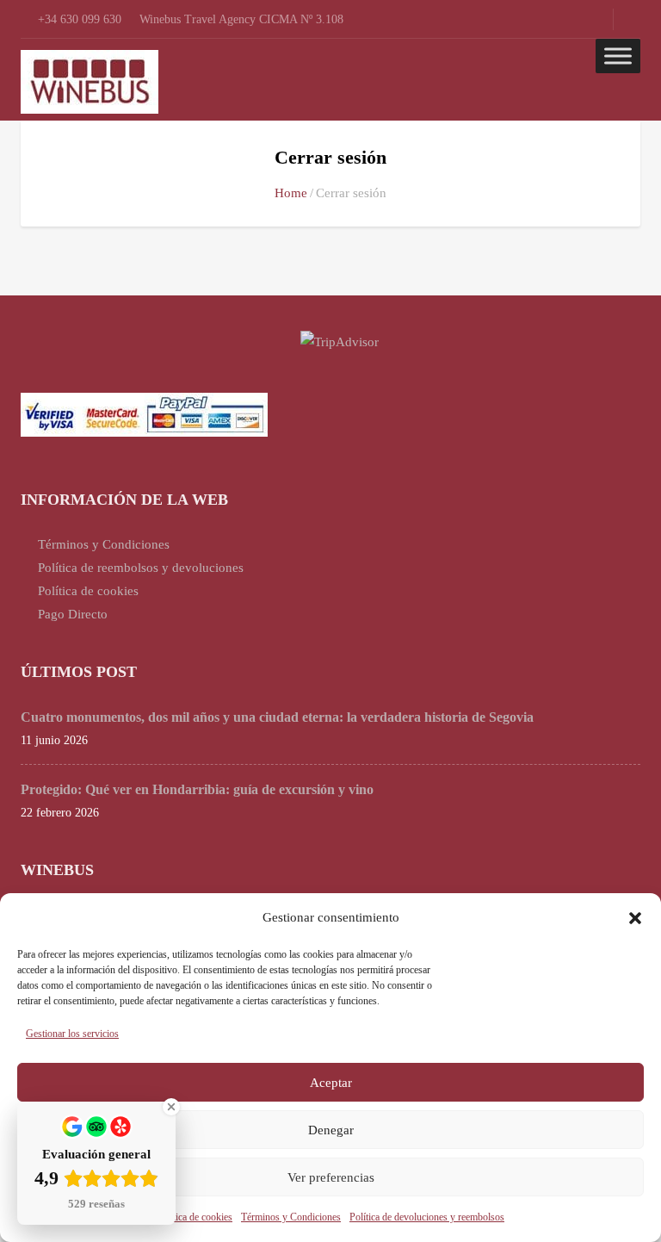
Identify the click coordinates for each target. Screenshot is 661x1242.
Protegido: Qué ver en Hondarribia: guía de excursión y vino (197, 789)
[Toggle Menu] (618, 55)
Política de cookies (194, 1217)
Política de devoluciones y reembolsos (426, 1217)
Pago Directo (73, 614)
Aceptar (331, 1083)
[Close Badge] (171, 1106)
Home (291, 193)
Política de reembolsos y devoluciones (141, 567)
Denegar (331, 1130)
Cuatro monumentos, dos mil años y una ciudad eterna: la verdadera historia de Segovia (277, 717)
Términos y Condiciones (291, 1217)
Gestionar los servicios (72, 1034)
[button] (635, 918)
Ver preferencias (330, 1177)
